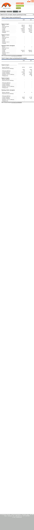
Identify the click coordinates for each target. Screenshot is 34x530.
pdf (20, 11)
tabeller (15, 11)
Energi (18, 8)
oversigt (3, 11)
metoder (9, 11)
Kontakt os (19, 3)
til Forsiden (20, 6)
